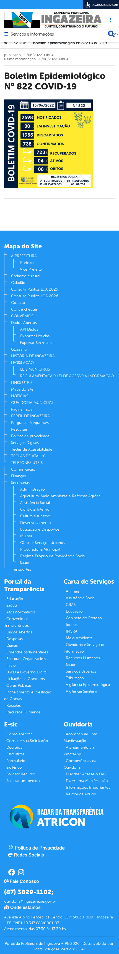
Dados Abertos (24, 323)
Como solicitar (19, 734)
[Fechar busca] (111, 33)
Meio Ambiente (79, 638)
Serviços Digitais (25, 443)
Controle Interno (35, 509)
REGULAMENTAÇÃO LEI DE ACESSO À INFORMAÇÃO (67, 376)
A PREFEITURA (24, 256)
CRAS (71, 605)
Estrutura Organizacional (27, 659)
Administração (32, 489)
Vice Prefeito (31, 269)
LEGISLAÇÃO (22, 363)
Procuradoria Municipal (40, 549)
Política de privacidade (30, 436)
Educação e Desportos (40, 529)
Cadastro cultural (25, 276)
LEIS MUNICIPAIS (35, 369)
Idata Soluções (47, 949)
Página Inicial (22, 409)
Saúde (25, 563)
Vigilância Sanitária (81, 691)
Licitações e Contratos (25, 679)
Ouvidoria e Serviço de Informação (84, 648)
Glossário (19, 349)
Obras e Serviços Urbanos (42, 543)
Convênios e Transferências (16, 622)
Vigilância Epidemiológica (88, 685)
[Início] (5, 43)
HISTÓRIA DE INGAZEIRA (33, 356)
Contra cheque (24, 309)
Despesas (14, 639)
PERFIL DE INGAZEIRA (30, 416)
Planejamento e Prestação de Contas (27, 695)
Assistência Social (35, 503)
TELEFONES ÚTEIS (27, 463)
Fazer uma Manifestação (87, 781)
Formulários (16, 761)
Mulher (26, 536)
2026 (74, 943)
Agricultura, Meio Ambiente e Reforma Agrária (60, 496)
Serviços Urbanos (81, 671)
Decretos (14, 747)
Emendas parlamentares (27, 652)
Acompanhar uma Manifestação (80, 737)
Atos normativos (20, 612)
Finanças (18, 476)
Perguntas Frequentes (30, 423)
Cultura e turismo (35, 516)
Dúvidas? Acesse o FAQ (86, 774)
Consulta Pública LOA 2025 (34, 289)
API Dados (29, 329)
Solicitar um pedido (23, 781)
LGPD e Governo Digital (26, 672)
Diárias (12, 645)
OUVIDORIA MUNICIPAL (32, 403)
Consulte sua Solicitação (27, 741)
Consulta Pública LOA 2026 (34, 296)
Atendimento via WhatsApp (79, 750)
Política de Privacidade (39, 848)
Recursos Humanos (23, 712)
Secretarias (20, 483)
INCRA (71, 631)
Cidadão (18, 283)
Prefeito (27, 263)
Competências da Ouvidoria (80, 764)
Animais (72, 591)
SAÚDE (20, 43)
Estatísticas (15, 754)
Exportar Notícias (35, 336)
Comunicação (23, 469)
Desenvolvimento (35, 523)
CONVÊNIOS (22, 316)
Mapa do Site (22, 389)
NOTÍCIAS (19, 396)
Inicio (11, 665)
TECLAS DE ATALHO (28, 456)
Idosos (71, 625)
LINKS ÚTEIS (21, 383)
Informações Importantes (88, 787)
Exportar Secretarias (37, 343)
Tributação (75, 678)
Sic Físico (14, 767)
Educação (14, 599)
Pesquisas (19, 429)
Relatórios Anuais (81, 794)
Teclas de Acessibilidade (31, 449)
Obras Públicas (19, 685)
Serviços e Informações (32, 34)
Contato (18, 303)
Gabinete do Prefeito (84, 618)
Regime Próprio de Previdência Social (53, 556)
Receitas (13, 705)
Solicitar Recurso (20, 774)
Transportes (21, 569)
